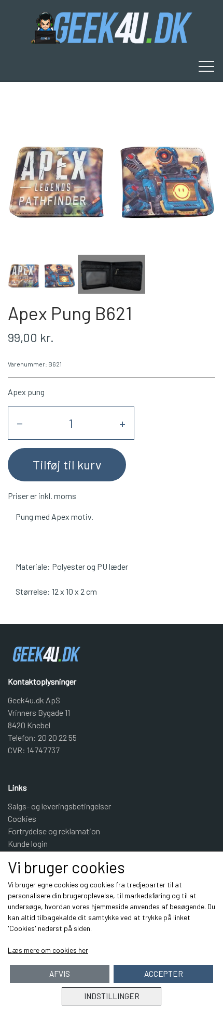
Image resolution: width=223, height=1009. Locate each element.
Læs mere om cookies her (48, 950)
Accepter (163, 973)
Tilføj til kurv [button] (67, 464)
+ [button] (122, 422)
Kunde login (28, 843)
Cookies (22, 818)
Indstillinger (112, 996)
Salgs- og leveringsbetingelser (59, 806)
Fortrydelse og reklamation (54, 831)
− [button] (20, 422)
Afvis (59, 973)
